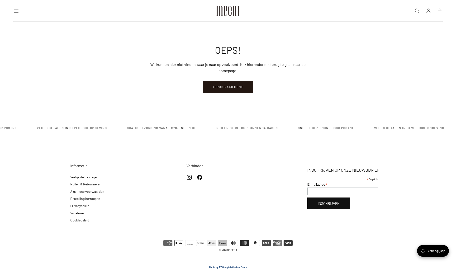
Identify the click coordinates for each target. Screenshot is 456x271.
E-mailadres (317, 184)
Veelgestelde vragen (84, 177)
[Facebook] (200, 177)
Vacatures (77, 213)
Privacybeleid (80, 206)
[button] (16, 11)
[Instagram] (189, 177)
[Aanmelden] (428, 11)
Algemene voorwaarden (87, 191)
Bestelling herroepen (85, 199)
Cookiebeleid (79, 220)
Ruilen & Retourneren (85, 184)
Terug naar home (228, 86)
